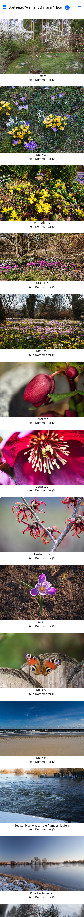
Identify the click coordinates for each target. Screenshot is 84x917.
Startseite (15, 7)
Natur (58, 7)
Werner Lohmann (38, 7)
